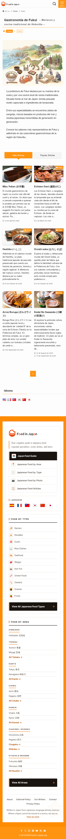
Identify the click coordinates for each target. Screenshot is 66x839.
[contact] (44, 830)
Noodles (16, 535)
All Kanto (13, 679)
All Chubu (14, 700)
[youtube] (36, 830)
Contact (53, 799)
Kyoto (14, 717)
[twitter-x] (25, 830)
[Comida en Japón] (10, 4)
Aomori (15, 647)
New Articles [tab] (18, 155)
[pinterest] (33, 830)
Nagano (15, 696)
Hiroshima (16, 735)
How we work (33, 817)
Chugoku (13, 744)
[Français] (19, 505)
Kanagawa (17, 674)
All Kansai (14, 722)
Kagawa (15, 739)
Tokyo (14, 669)
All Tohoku (14, 657)
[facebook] (21, 830)
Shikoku (13, 749)
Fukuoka (15, 761)
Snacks (16, 589)
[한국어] (35, 505)
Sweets (16, 582)
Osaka (14, 713)
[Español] (12, 505)
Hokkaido (17, 635)
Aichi (13, 691)
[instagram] (29, 830)
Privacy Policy (33, 804)
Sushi (15, 541)
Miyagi (14, 652)
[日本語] (50, 505)
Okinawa (15, 766)
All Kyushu (14, 771)
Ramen (16, 528)
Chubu (9, 31)
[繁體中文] (27, 505)
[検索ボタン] (54, 4)
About (10, 799)
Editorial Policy (23, 799)
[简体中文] (43, 505)
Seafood (16, 555)
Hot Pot (16, 569)
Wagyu (15, 562)
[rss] (40, 830)
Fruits (15, 596)
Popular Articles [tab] (47, 155)
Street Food (18, 575)
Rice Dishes (18, 548)
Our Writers (39, 799)
